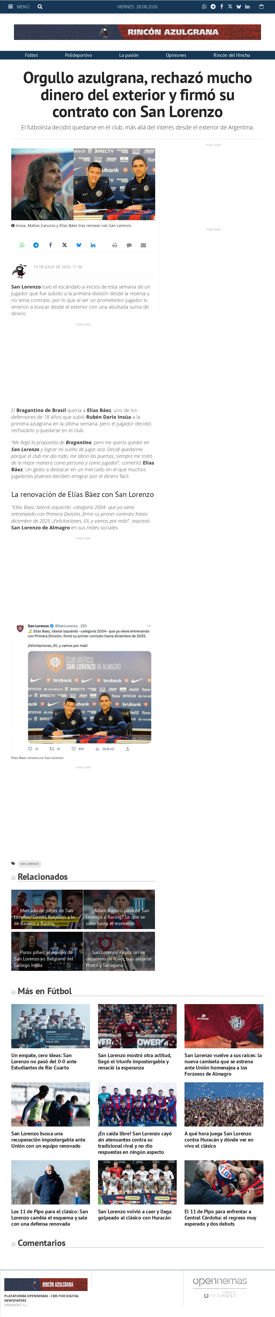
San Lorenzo (29, 864)
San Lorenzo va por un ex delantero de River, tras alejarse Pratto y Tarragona (118, 958)
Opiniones (176, 55)
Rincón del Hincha (232, 55)
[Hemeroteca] (261, 6)
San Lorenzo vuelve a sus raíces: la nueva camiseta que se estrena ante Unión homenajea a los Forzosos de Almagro (223, 1064)
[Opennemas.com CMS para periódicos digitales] (220, 1288)
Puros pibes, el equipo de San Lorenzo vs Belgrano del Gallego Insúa (43, 958)
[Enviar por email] (143, 245)
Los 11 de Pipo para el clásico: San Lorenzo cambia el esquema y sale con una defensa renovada (49, 1217)
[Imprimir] (114, 245)
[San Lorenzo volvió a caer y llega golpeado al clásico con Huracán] (137, 1182)
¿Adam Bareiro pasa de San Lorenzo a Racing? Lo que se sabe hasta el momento (117, 916)
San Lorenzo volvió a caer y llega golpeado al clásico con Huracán (135, 1214)
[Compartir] (205, 6)
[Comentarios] (129, 245)
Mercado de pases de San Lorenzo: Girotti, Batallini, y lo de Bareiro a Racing (44, 916)
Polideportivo (78, 55)
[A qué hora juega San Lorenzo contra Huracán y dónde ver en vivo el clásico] (223, 1104)
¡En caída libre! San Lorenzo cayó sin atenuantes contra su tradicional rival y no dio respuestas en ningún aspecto (135, 1142)
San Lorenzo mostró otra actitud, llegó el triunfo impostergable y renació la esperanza (134, 1061)
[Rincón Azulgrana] (137, 32)
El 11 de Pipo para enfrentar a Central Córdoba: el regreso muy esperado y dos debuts (220, 1217)
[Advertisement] (83, 364)
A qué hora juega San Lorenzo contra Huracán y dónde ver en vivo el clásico (218, 1139)
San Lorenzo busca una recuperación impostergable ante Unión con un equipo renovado (48, 1139)
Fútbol (31, 55)
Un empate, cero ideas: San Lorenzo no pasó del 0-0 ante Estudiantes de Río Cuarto (44, 1061)
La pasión (129, 55)
